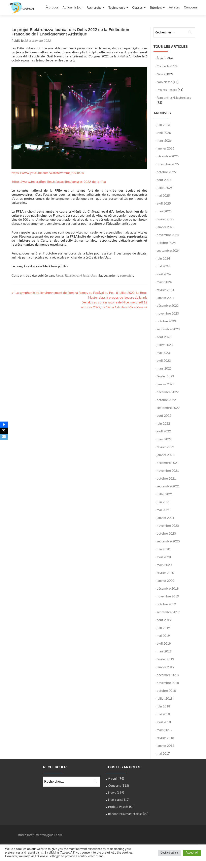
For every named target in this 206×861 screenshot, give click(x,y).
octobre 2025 (166, 172)
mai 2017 (163, 753)
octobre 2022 (166, 400)
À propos (52, 7)
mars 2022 (164, 439)
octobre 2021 (166, 478)
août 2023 (164, 337)
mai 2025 (163, 195)
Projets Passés (167, 89)
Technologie (116, 7)
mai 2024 (163, 266)
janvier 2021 (165, 517)
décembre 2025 (168, 156)
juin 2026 (163, 125)
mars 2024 (164, 282)
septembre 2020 (168, 541)
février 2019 (165, 659)
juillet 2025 (165, 187)
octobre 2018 (166, 690)
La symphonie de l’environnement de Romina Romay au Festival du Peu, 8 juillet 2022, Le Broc (79, 292)
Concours (191, 7)
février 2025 (165, 219)
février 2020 (165, 572)
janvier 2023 (165, 384)
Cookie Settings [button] (169, 853)
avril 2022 (164, 431)
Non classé (164, 82)
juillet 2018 (165, 698)
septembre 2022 (168, 407)
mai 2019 (163, 635)
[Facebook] (4, 425)
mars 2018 (164, 730)
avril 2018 (164, 722)
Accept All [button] (192, 852)
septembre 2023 (168, 329)
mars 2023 (164, 368)
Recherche (94, 7)
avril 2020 (164, 557)
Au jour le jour (73, 7)
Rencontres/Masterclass (81, 275)
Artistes (174, 7)
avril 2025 (164, 203)
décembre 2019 (168, 588)
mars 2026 (164, 140)
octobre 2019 (166, 604)
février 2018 (165, 737)
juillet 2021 (165, 494)
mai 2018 (163, 714)
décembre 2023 (168, 305)
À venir (162, 58)
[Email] (4, 437)
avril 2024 (164, 274)
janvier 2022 (165, 455)
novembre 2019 (168, 596)
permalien (126, 275)
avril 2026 (164, 132)
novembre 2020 (168, 525)
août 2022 (164, 415)
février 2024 (165, 290)
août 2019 (164, 620)
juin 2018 (163, 706)
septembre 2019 (168, 612)
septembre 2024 (168, 250)
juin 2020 (163, 549)
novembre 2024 (168, 235)
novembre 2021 (168, 470)
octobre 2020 (166, 533)
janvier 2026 (165, 148)
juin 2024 (163, 258)
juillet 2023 (165, 345)
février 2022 (165, 447)
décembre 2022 (168, 392)
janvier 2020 (165, 580)
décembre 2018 (168, 675)
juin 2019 (163, 627)
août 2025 (164, 180)
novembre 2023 (168, 313)
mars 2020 (164, 565)
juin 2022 (163, 423)
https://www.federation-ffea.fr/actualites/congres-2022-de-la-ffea (59, 181)
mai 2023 (163, 352)
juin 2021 (163, 502)
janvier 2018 (165, 745)
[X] (4, 431)
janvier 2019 (165, 667)
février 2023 (165, 376)
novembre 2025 (168, 164)
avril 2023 (164, 360)
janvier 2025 (165, 227)
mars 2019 (164, 651)
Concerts (163, 66)
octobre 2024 (166, 242)
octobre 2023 (166, 321)
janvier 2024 (165, 297)
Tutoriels (156, 7)
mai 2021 (163, 510)
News (59, 275)
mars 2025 (164, 211)
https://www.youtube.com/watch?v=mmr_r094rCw (47, 172)
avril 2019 (164, 643)
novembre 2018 (168, 682)
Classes (137, 7)
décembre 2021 (168, 462)
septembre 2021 (168, 486)
